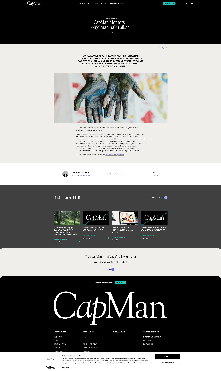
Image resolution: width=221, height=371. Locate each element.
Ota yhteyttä (169, 3)
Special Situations (61, 351)
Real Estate (58, 337)
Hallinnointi (148, 340)
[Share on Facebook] (159, 47)
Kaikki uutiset (158, 198)
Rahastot (87, 351)
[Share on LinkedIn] (166, 47)
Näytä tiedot (65, 367)
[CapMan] (34, 3)
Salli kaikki (167, 357)
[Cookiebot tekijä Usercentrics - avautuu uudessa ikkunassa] (50, 367)
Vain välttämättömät (168, 362)
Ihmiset (86, 340)
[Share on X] (163, 47)
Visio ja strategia (90, 344)
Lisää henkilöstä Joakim (115, 174)
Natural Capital (60, 344)
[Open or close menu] (192, 3)
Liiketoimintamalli (90, 347)
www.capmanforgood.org (115, 155)
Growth (57, 347)
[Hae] (180, 3)
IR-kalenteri (148, 344)
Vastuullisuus (119, 332)
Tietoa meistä (100, 3)
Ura (84, 337)
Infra (56, 340)
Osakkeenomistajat (116, 3)
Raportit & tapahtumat (152, 337)
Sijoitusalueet (85, 3)
